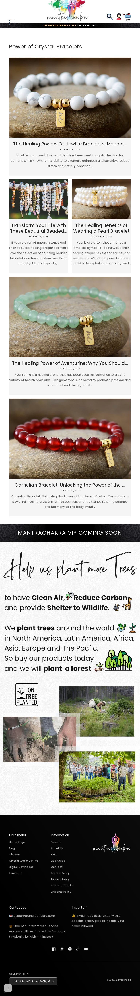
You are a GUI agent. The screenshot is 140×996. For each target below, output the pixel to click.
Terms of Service (62, 885)
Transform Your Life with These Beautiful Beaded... (38, 228)
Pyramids (15, 873)
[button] (11, 11)
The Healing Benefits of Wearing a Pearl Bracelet (101, 228)
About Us (57, 848)
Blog (12, 848)
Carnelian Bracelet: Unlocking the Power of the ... (70, 485)
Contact (56, 867)
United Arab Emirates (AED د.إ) (31, 981)
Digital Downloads (21, 867)
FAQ (53, 854)
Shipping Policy (61, 892)
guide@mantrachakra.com (34, 916)
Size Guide (58, 861)
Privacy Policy (60, 873)
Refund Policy (60, 879)
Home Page (17, 842)
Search (56, 842)
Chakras (14, 854)
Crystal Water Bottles (23, 861)
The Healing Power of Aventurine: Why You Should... (70, 363)
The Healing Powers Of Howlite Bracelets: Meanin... (70, 144)
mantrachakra (123, 980)
